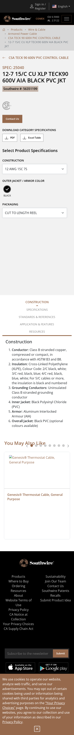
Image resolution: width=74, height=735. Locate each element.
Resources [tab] (37, 331)
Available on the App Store (20, 667)
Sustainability (56, 576)
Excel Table (34, 137)
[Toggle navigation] (67, 19)
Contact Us (12, 119)
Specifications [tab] (37, 309)
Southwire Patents (55, 591)
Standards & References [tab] (37, 317)
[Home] (3, 29)
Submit (60, 653)
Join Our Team (55, 581)
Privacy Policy (12, 722)
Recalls (55, 595)
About (18, 595)
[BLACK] (7, 189)
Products (16, 29)
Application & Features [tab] (37, 324)
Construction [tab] (37, 302)
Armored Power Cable (22, 34)
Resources (18, 591)
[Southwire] (17, 19)
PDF (12, 137)
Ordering (18, 586)
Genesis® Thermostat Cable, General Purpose (35, 497)
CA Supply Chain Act (18, 628)
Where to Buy (18, 581)
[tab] (31, 445)
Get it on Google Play (53, 667)
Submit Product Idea (55, 600)
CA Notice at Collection (18, 616)
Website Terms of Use (19, 602)
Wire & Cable (36, 29)
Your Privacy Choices (18, 624)
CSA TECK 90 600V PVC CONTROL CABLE (34, 38)
